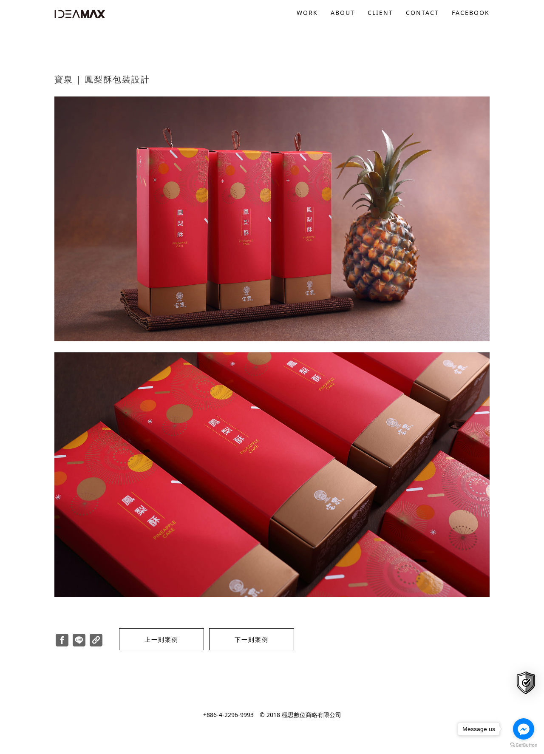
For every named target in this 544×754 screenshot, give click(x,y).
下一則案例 (252, 639)
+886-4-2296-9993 (228, 715)
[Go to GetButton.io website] (523, 745)
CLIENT (380, 13)
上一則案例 (161, 639)
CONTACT (422, 13)
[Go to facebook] (523, 729)
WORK (307, 13)
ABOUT (343, 13)
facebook (471, 13)
